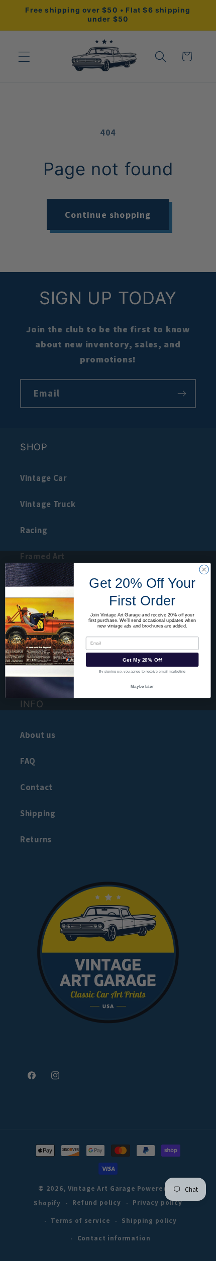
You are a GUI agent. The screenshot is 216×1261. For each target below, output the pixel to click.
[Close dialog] (203, 569)
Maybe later (142, 686)
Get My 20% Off (142, 660)
